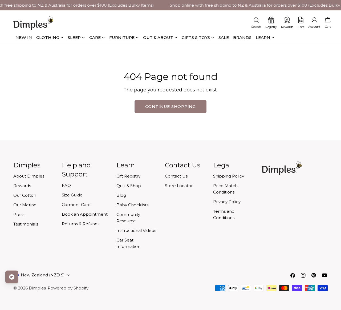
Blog (121, 195)
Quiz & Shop (128, 185)
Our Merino (24, 204)
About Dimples (28, 176)
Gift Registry (128, 176)
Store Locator (179, 185)
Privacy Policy (227, 201)
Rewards (22, 185)
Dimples (37, 288)
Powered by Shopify (68, 288)
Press (18, 214)
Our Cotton (24, 195)
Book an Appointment (85, 214)
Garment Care (76, 204)
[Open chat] (11, 277)
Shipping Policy (228, 176)
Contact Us (176, 176)
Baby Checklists (132, 204)
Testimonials (25, 224)
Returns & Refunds (80, 223)
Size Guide (72, 195)
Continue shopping (170, 106)
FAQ (66, 185)
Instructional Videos (136, 230)
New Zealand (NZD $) (43, 274)
